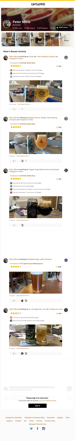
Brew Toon (42, 309)
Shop (68, 417)
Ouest (31, 56)
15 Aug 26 (12, 220)
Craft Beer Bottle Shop (27, 63)
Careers (18, 421)
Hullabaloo (32, 259)
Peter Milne (13, 56)
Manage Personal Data (37, 424)
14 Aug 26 (12, 348)
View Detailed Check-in (23, 104)
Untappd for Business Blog (34, 417)
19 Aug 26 (12, 156)
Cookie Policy (50, 421)
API (25, 421)
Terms (31, 421)
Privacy (39, 421)
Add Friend (63, 27)
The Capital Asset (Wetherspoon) (31, 263)
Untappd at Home (16, 58)
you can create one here (47, 400)
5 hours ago (12, 104)
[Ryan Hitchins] (22, 353)
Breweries (51, 417)
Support (9, 421)
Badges (60, 417)
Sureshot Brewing (50, 169)
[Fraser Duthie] (22, 161)
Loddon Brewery (45, 259)
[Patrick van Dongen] (22, 300)
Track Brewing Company (46, 56)
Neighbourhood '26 (35, 118)
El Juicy (32, 309)
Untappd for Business (13, 417)
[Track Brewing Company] (22, 109)
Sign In (37, 406)
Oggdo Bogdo (34, 169)
